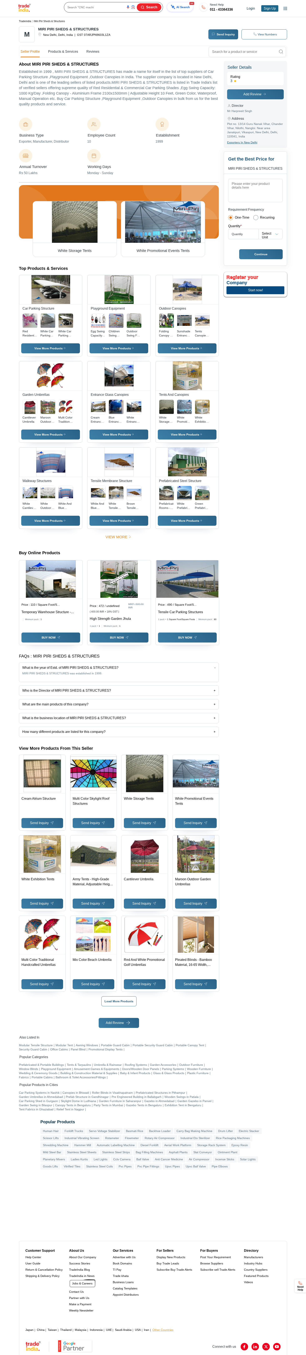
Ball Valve (142, 1159)
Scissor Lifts (51, 1138)
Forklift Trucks (74, 1131)
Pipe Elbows (220, 1166)
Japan (29, 1329)
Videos (248, 1282)
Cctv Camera (122, 1159)
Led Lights (100, 1159)
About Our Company (82, 1257)
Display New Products (171, 1257)
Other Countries (162, 1329)
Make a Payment (80, 1304)
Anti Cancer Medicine (169, 1159)
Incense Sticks (224, 1159)
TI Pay (117, 1269)
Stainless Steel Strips (116, 1152)
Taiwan (52, 1329)
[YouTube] (277, 1347)
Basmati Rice (134, 1131)
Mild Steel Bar (52, 1152)
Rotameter (112, 1138)
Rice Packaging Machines (233, 1138)
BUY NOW (49, 637)
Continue (260, 254)
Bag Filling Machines (149, 1152)
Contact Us (76, 1291)
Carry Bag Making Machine (194, 1131)
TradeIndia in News (82, 1276)
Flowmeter (132, 1138)
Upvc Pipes (172, 1166)
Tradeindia (25, 21)
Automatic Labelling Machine (116, 1145)
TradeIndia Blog (79, 1269)
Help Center (33, 1257)
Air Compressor (199, 1159)
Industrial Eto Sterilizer (195, 1138)
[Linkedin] (255, 1347)
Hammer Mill (82, 1145)
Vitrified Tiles (72, 1166)
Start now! (255, 290)
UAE (109, 1329)
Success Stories (79, 1263)
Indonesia (96, 1329)
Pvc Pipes (125, 1166)
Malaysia (80, 1329)
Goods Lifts (50, 1166)
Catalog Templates (125, 1288)
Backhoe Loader (160, 1131)
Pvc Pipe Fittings (148, 1166)
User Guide (32, 1263)
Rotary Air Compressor (160, 1138)
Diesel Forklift (149, 1145)
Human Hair (51, 1131)
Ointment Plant (227, 1152)
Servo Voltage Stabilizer (104, 1131)
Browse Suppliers (211, 1263)
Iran (146, 1329)
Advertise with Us (124, 1257)
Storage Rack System (211, 1145)
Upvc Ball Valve (196, 1166)
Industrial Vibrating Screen (82, 1138)
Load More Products (118, 1001)
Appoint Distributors (126, 1294)
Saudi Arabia (123, 1329)
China (41, 1329)
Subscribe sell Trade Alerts (217, 1269)
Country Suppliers (255, 1269)
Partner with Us (79, 1298)
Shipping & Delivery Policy (42, 1276)
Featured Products (256, 1276)
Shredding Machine (55, 1145)
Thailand (66, 1329)
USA (138, 1329)
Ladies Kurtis (79, 1159)
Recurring (267, 217)
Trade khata (121, 1276)
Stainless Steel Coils (99, 1166)
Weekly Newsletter (81, 1310)
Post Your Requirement (215, 1257)
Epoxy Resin (239, 1145)
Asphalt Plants (178, 1152)
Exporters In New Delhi (242, 142)
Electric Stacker (249, 1131)
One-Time (242, 217)
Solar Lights (248, 1159)
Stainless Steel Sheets (81, 1152)
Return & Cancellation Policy (44, 1269)
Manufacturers (253, 1257)
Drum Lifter (225, 1131)
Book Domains (122, 1263)
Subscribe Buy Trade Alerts (174, 1269)
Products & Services (63, 51)
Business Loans (123, 1282)
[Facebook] (244, 1347)
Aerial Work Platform (177, 1145)
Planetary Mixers (54, 1159)
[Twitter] (266, 1347)
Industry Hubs (253, 1263)
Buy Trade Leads (168, 1263)
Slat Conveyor (202, 1152)
